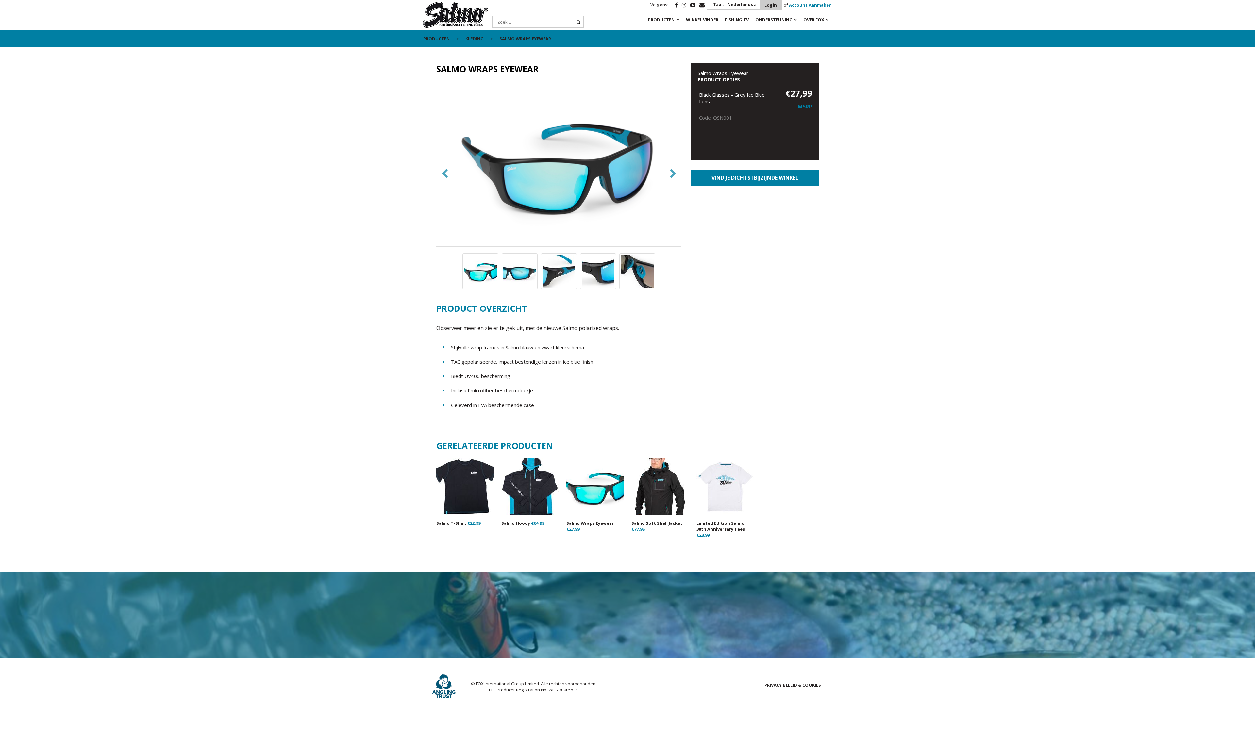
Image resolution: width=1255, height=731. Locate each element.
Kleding (474, 39)
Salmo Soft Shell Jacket (656, 523)
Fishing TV (737, 20)
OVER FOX (813, 20)
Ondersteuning (774, 20)
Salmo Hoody (516, 523)
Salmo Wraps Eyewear (590, 523)
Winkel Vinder (702, 20)
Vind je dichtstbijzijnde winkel (754, 177)
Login (770, 5)
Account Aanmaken (810, 5)
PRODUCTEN (661, 20)
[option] (558, 163)
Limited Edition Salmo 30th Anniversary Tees (720, 526)
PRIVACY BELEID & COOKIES (792, 685)
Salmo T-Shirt (451, 523)
